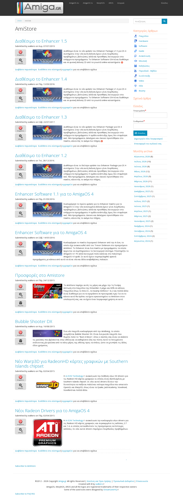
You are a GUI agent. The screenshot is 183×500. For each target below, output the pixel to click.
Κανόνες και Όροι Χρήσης (99, 481)
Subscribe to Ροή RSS (25, 493)
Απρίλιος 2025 (141, 211)
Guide (141, 51)
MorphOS (101, 3)
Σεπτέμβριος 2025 (143, 196)
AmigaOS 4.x (74, 3)
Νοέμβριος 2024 (142, 226)
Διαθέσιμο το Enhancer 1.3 (41, 117)
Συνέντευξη (144, 75)
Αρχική (19, 21)
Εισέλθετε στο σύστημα (49, 69)
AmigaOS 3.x (88, 3)
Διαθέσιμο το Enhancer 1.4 (41, 79)
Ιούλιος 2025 (140, 201)
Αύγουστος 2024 (142, 241)
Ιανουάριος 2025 (142, 221)
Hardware (143, 41)
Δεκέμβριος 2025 (142, 191)
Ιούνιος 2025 (140, 206)
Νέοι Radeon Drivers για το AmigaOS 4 (52, 410)
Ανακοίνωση (144, 56)
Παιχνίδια (20, 305)
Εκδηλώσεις (144, 65)
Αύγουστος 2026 (142, 156)
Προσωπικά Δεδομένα (123, 481)
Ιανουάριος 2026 (142, 186)
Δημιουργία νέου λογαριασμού (148, 138)
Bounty (142, 90)
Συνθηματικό (138, 121)
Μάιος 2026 (139, 171)
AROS (111, 3)
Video (141, 80)
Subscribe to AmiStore (25, 466)
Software (20, 63)
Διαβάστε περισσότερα (26, 69)
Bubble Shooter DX (33, 321)
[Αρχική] (41, 7)
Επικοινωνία (142, 481)
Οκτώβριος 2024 (142, 231)
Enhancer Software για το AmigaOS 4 (51, 232)
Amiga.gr (62, 481)
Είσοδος (164, 3)
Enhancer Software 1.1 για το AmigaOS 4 (54, 194)
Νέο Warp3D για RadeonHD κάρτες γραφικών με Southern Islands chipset (71, 363)
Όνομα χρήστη (139, 111)
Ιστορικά (120, 3)
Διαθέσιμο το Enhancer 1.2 (41, 155)
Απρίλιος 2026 (141, 176)
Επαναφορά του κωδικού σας (148, 143)
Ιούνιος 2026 (140, 166)
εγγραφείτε (67, 69)
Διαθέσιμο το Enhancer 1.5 (41, 41)
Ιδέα (141, 85)
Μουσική (143, 60)
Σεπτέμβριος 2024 (143, 236)
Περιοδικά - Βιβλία (147, 70)
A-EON (74, 376)
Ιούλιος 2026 (140, 161)
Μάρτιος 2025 (141, 216)
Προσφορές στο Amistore (40, 275)
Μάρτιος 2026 (141, 181)
